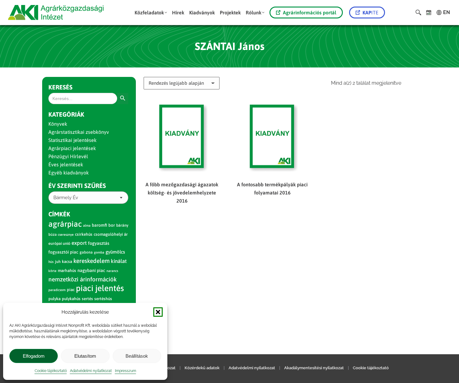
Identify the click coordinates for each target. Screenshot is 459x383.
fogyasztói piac (63, 251)
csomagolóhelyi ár (111, 234)
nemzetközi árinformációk (82, 279)
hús (51, 262)
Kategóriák (66, 114)
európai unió (59, 243)
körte (52, 271)
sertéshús (103, 298)
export (79, 243)
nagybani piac (91, 270)
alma (87, 225)
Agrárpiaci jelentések (72, 148)
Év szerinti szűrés (77, 185)
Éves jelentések (65, 164)
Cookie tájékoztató (51, 371)
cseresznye (66, 234)
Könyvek (57, 124)
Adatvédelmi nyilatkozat (91, 371)
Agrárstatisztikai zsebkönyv (78, 132)
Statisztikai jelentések (72, 140)
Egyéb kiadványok (68, 172)
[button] (158, 312)
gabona (86, 252)
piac (71, 289)
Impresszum (125, 371)
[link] (429, 12)
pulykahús (71, 298)
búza (52, 234)
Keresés (60, 87)
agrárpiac (65, 223)
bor (111, 225)
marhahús (67, 270)
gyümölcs (115, 251)
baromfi (99, 225)
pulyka (54, 298)
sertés (87, 298)
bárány (122, 225)
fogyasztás (98, 243)
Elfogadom (34, 356)
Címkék (59, 214)
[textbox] (65, 198)
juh (58, 261)
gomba (99, 252)
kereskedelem (91, 260)
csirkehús (83, 234)
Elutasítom (85, 356)
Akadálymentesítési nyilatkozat (314, 367)
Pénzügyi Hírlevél (68, 156)
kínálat (119, 261)
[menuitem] (150, 12)
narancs (112, 271)
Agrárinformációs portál (309, 12)
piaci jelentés (100, 288)
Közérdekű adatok (202, 367)
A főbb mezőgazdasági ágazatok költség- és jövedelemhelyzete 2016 (182, 193)
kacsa (67, 261)
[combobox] (88, 197)
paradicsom (57, 290)
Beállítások (137, 356)
